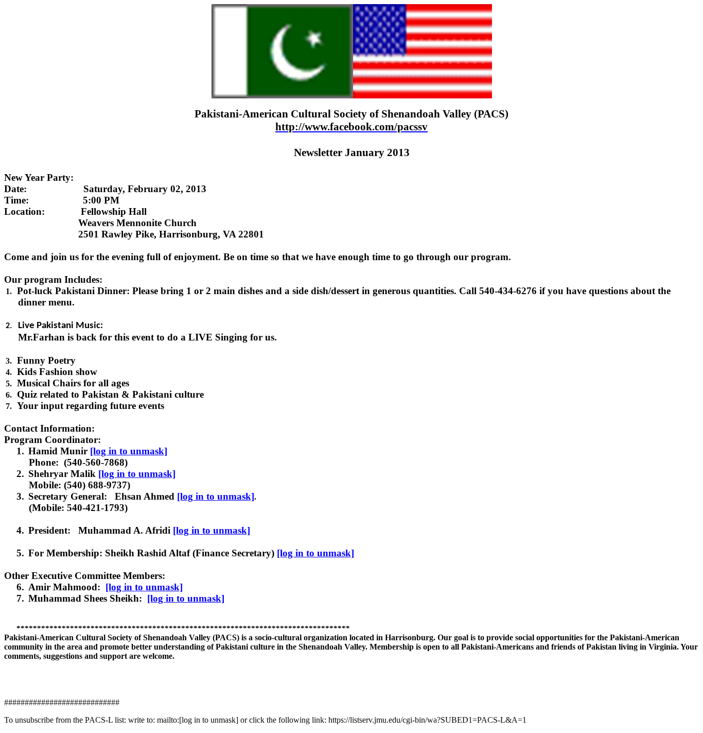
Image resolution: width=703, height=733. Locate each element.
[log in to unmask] (128, 451)
